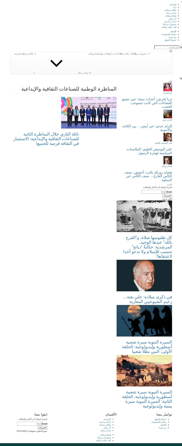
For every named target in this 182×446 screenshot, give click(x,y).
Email (169, 191)
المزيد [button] (169, 184)
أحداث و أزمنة (170, 21)
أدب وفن (172, 18)
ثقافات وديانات (170, 10)
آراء (174, 7)
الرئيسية (172, 4)
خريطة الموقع (170, 39)
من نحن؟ (172, 37)
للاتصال (173, 31)
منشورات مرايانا (169, 24)
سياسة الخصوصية (169, 34)
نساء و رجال (171, 12)
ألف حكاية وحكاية (169, 27)
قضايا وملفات (170, 15)
